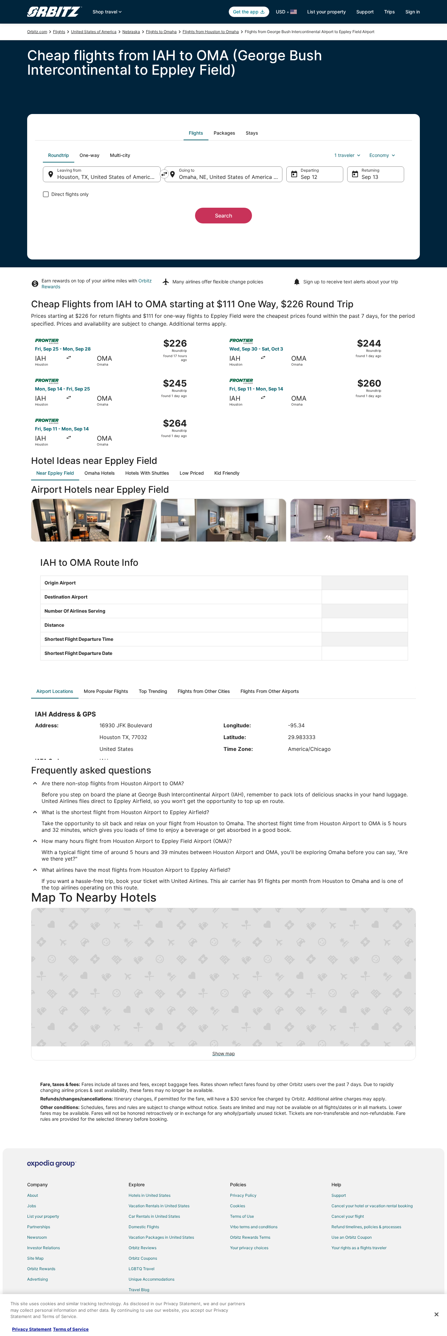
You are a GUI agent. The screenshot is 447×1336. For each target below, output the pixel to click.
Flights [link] (59, 31)
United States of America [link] (93, 31)
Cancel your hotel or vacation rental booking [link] (372, 1205)
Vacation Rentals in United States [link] (159, 1205)
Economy (379, 155)
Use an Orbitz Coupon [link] (351, 1237)
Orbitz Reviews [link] (142, 1247)
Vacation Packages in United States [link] (161, 1237)
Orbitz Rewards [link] (41, 1268)
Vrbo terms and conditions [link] (253, 1226)
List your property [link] (43, 1216)
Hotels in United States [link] (149, 1195)
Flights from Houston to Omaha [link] (211, 31)
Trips (389, 11)
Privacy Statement (31, 1329)
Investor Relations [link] (43, 1247)
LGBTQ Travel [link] (141, 1268)
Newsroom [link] (37, 1237)
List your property (326, 11)
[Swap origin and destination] (164, 174)
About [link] (32, 1195)
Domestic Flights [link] (144, 1226)
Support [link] (338, 1195)
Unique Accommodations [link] (151, 1279)
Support (365, 11)
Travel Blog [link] (139, 1289)
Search (223, 215)
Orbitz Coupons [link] (143, 1258)
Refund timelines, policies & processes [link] (366, 1226)
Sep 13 (370, 177)
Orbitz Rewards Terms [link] (250, 1237)
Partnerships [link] (38, 1226)
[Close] (436, 1314)
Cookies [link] (237, 1205)
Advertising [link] (37, 1279)
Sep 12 (309, 177)
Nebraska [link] (131, 31)
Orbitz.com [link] (37, 31)
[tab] (196, 133)
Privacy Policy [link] (243, 1195)
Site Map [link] (35, 1258)
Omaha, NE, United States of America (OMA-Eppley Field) (230, 177)
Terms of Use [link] (242, 1216)
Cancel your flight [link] (347, 1216)
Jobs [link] (31, 1205)
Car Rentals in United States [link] (154, 1216)
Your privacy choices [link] (249, 1247)
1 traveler (344, 155)
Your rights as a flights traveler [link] (358, 1247)
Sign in (412, 11)
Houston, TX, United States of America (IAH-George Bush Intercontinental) (109, 177)
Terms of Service (71, 1329)
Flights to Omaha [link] (161, 31)
